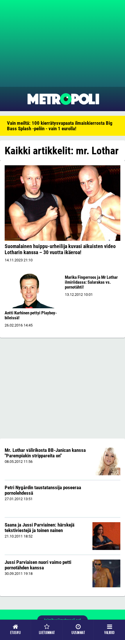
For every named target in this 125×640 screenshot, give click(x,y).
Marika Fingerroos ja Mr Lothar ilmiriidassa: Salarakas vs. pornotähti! (91, 282)
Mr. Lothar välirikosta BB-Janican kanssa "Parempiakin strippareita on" (45, 453)
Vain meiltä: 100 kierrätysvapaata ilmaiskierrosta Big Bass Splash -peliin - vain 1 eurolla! (59, 125)
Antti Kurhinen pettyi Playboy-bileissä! (31, 315)
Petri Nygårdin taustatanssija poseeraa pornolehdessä (43, 490)
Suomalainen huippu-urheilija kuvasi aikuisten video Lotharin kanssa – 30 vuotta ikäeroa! (60, 249)
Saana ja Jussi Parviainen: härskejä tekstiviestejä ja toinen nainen (39, 527)
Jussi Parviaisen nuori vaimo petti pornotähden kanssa (38, 565)
